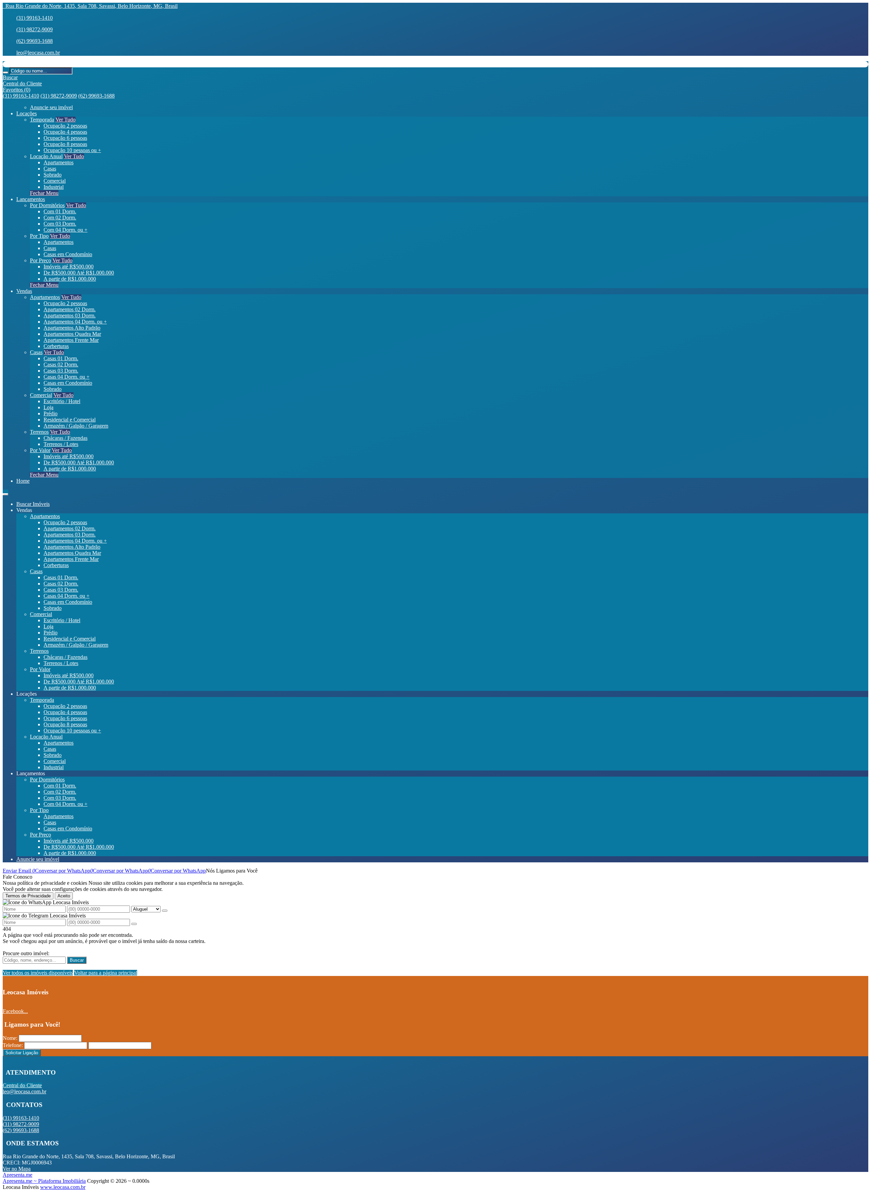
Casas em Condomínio (68, 254)
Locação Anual (46, 156)
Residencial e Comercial (70, 419)
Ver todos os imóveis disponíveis (38, 973)
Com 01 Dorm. (60, 211)
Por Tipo (39, 236)
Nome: (10, 1038)
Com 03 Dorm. (60, 224)
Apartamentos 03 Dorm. (70, 315)
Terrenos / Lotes (61, 444)
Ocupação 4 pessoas (65, 132)
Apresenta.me (17, 1175)
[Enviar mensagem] (164, 911)
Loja (48, 407)
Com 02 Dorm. (60, 217)
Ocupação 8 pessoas (65, 144)
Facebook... (15, 1011)
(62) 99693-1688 (34, 41)
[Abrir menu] (5, 492)
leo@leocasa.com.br (38, 52)
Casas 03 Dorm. (61, 371)
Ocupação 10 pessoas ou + (72, 150)
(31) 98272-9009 (34, 29)
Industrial (54, 187)
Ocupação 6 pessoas (65, 138)
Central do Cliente (22, 1085)
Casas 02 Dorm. (61, 364)
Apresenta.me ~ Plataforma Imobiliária (44, 1181)
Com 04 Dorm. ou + (65, 230)
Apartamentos (58, 162)
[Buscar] (5, 72)
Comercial (55, 181)
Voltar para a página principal (105, 973)
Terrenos (39, 432)
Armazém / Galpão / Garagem (76, 426)
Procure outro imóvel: (26, 953)
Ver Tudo (65, 119)
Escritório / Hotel (62, 401)
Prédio (50, 413)
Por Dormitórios (47, 205)
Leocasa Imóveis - (22, 64)
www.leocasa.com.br (62, 1187)
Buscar (77, 960)
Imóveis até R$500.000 (69, 266)
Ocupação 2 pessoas (65, 126)
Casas (50, 168)
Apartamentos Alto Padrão (72, 328)
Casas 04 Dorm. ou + (66, 377)
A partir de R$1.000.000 (70, 279)
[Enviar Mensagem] (134, 924)
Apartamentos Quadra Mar (72, 334)
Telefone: (13, 1045)
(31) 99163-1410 (34, 18)
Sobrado (53, 175)
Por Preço (40, 260)
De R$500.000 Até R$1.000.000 (79, 273)
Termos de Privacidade (28, 895)
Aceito (63, 895)
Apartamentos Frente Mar (71, 340)
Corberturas (56, 346)
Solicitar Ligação (21, 1052)
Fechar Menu (44, 193)
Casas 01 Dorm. (61, 358)
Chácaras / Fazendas (65, 438)
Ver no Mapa (17, 1169)
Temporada (42, 119)
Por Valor (40, 450)
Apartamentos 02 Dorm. (70, 309)
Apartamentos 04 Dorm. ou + (75, 322)
